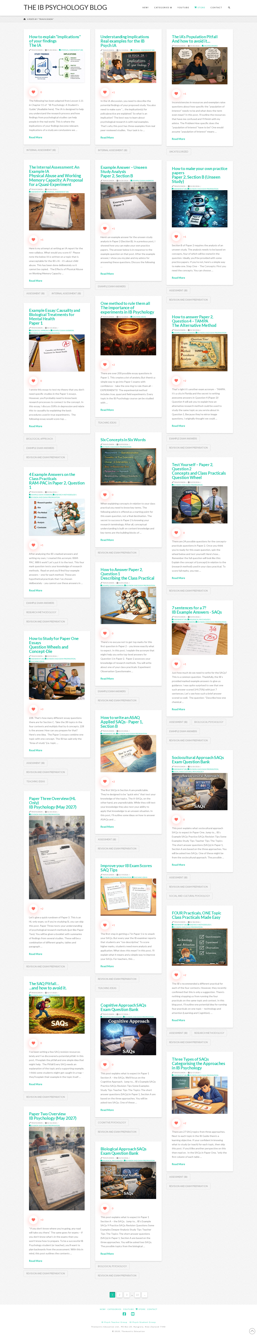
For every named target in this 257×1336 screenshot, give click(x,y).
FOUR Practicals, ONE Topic (196, 915)
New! (103, 1309)
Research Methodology (65, 495)
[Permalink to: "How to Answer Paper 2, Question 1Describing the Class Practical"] (128, 605)
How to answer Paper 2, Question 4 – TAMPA (194, 321)
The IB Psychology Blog (65, 7)
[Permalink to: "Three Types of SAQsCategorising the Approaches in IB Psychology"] (199, 1095)
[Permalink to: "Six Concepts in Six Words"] (128, 466)
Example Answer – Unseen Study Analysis (124, 171)
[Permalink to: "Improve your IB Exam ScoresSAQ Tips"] (128, 897)
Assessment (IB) (37, 192)
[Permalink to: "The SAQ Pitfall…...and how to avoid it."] (57, 1015)
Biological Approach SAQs (123, 1151)
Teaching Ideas (139, 317)
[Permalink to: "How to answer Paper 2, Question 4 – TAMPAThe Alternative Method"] (199, 352)
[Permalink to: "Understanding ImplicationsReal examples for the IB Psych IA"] (128, 67)
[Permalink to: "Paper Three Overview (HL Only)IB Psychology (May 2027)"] (57, 857)
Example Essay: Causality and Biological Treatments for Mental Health (54, 317)
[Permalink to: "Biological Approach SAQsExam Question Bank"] (128, 1180)
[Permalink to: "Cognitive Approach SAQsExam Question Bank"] (128, 1036)
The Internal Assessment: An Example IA (56, 176)
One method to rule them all (127, 307)
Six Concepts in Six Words (123, 439)
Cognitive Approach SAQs (123, 1007)
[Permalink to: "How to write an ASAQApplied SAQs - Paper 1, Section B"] (128, 753)
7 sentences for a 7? (197, 610)
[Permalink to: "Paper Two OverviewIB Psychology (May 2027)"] (57, 1168)
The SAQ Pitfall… (47, 985)
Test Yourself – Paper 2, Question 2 (199, 471)
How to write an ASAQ (122, 722)
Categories (114, 1309)
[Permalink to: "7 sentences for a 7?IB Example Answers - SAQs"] (199, 639)
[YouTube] (132, 1314)
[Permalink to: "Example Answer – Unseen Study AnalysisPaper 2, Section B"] (128, 200)
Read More (35, 137)
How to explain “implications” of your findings (55, 41)
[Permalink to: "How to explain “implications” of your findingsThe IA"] (57, 67)
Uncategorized (210, 46)
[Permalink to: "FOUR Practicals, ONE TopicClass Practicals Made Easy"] (199, 947)
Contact (152, 1309)
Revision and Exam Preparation (203, 189)
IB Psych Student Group (142, 1322)
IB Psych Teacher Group (114, 1322)
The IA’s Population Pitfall (194, 38)
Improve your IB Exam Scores (126, 867)
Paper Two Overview (52, 1116)
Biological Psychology (199, 619)
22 (137, 1294)
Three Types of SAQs (198, 1063)
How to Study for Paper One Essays (53, 645)
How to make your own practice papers (199, 175)
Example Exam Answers (143, 180)
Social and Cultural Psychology (188, 772)
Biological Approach (40, 330)
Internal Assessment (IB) (71, 50)
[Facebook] (124, 1314)
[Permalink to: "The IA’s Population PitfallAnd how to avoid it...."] (199, 65)
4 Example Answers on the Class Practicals (56, 481)
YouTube (128, 1309)
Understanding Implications (125, 41)
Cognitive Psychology (112, 1017)
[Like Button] (33, 92)
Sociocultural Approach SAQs (198, 759)
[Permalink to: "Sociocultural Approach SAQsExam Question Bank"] (199, 791)
